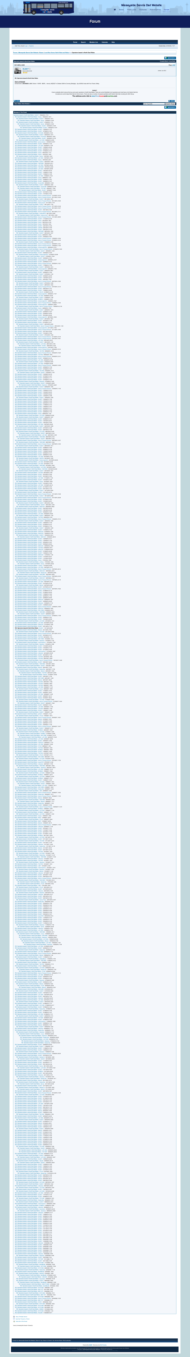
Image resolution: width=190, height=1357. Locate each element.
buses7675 (41, 762)
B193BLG (40, 730)
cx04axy (41, 562)
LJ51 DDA (41, 140)
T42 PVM (41, 351)
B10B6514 (40, 299)
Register (31, 46)
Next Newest (25, 104)
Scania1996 (41, 183)
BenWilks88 (42, 1264)
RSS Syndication (67, 1340)
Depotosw (41, 381)
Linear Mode (172, 61)
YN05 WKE (41, 163)
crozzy (41, 689)
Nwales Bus (44, 572)
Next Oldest (18, 104)
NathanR (41, 1273)
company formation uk (96, 1350)
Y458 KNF (44, 1277)
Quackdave (42, 1209)
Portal (75, 42)
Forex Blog (115, 1350)
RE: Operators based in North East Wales (26, 117)
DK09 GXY (42, 506)
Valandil (41, 1160)
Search (83, 42)
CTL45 (41, 715)
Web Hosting (82, 1350)
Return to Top (39, 1340)
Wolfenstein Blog (106, 1350)
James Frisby (42, 899)
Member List (94, 42)
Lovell (39, 962)
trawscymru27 (41, 202)
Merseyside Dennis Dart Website (27, 1340)
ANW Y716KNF (45, 1284)
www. (104, 96)
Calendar (105, 42)
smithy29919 (42, 213)
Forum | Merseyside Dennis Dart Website (25, 52)
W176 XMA (41, 1262)
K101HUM (40, 133)
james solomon (41, 142)
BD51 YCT (40, 1289)
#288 (173, 65)
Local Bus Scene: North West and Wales (56, 52)
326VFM (40, 227)
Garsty (40, 117)
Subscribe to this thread (21, 1321)
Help (113, 42)
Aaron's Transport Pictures (44, 195)
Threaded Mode (164, 61)
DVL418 (41, 292)
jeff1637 (40, 714)
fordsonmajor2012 (42, 247)
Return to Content (47, 1340)
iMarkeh (41, 585)
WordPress (109, 1349)
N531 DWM (41, 610)
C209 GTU (40, 742)
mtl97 (40, 790)
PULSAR (40, 1312)
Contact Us (15, 1340)
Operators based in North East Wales (24, 115)
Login (26, 46)
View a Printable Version (21, 1316)
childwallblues (42, 958)
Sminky (40, 279)
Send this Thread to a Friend (22, 1319)
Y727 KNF (43, 188)
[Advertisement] (95, 34)
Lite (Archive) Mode (57, 1340)
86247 (39, 817)
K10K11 (40, 1302)
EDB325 (41, 1309)
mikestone (40, 603)
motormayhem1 (42, 642)
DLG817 (26, 69)
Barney (42, 1084)
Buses (41, 52)
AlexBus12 (42, 1057)
